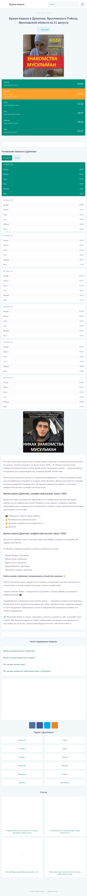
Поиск (76, 4)
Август (17, 158)
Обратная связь (52, 891)
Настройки (45, 29)
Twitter (47, 725)
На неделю (7, 158)
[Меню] (82, 4)
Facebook (40, 725)
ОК (55, 725)
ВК (32, 725)
